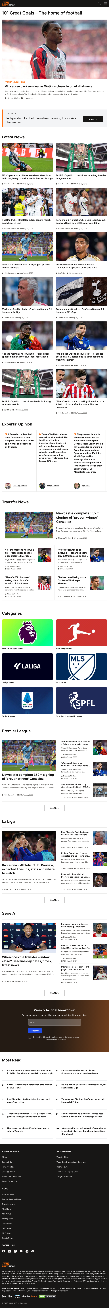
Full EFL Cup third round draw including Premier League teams (29, 1086)
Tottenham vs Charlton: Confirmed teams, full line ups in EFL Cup (82, 1100)
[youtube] (21, 1251)
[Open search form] (99, 3)
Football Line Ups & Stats (67, 1172)
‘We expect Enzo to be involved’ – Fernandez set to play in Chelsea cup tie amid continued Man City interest (83, 1131)
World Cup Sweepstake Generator (71, 1162)
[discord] (32, 1251)
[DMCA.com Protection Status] (47, 1297)
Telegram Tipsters (64, 1176)
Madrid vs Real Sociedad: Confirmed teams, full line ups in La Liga (83, 1086)
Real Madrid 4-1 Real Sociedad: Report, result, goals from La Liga (29, 1100)
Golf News (6, 1228)
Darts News (7, 1223)
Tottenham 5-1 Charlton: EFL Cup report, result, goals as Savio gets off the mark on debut (29, 1115)
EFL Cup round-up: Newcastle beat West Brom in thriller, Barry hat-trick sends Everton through (30, 1071)
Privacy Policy (8, 1167)
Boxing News (7, 1218)
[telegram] (27, 1251)
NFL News (6, 1214)
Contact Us (7, 1162)
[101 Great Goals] (54, 1265)
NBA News (6, 1209)
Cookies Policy (8, 1172)
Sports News (62, 1167)
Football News (8, 1194)
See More (54, 808)
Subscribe (35, 1031)
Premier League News (15, 82)
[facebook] (3, 1251)
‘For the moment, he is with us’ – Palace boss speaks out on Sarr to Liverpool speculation (82, 1115)
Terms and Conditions (11, 1176)
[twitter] (9, 1251)
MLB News (6, 1233)
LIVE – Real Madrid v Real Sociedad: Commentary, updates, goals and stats (79, 1071)
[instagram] (15, 1251)
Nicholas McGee (13, 98)
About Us (93, 119)
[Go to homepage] (8, 3)
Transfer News (62, 1157)
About (4, 1157)
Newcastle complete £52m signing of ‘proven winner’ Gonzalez (28, 1129)
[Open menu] (105, 3)
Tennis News (7, 1238)
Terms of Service (9, 1181)
